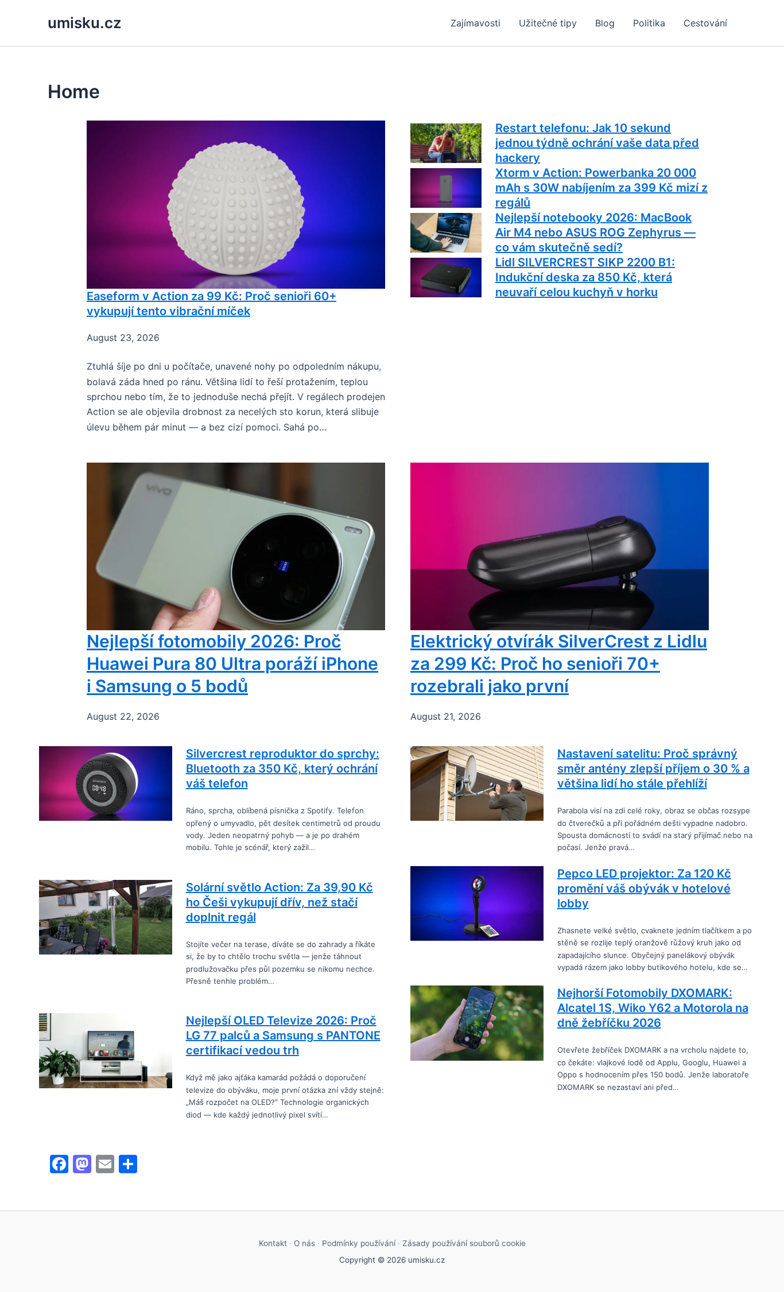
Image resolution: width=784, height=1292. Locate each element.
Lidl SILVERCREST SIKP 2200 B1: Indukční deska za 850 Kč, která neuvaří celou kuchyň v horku (585, 277)
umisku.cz (85, 23)
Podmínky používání (358, 1243)
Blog (605, 23)
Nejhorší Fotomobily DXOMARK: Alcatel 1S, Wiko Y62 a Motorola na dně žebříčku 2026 (652, 1008)
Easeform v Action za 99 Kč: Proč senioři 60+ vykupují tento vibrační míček (211, 303)
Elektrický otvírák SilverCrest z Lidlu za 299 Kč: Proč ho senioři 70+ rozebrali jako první (558, 663)
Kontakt (273, 1243)
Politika (649, 23)
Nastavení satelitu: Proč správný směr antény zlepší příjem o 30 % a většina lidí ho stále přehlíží (653, 768)
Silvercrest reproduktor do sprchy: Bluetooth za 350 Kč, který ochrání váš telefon (282, 768)
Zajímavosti (475, 23)
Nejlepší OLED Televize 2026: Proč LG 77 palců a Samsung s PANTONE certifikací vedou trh (283, 1035)
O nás (304, 1243)
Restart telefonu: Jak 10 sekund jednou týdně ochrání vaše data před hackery (597, 143)
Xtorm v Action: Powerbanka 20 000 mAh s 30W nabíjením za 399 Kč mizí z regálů (601, 187)
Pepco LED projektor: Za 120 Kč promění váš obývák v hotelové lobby (644, 888)
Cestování (705, 23)
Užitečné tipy (548, 23)
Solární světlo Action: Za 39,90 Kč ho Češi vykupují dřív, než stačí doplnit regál (279, 902)
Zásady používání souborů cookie (464, 1243)
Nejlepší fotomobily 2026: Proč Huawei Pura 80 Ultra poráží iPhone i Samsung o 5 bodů (232, 663)
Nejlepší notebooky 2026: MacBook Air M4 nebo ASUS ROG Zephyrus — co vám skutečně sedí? (595, 232)
